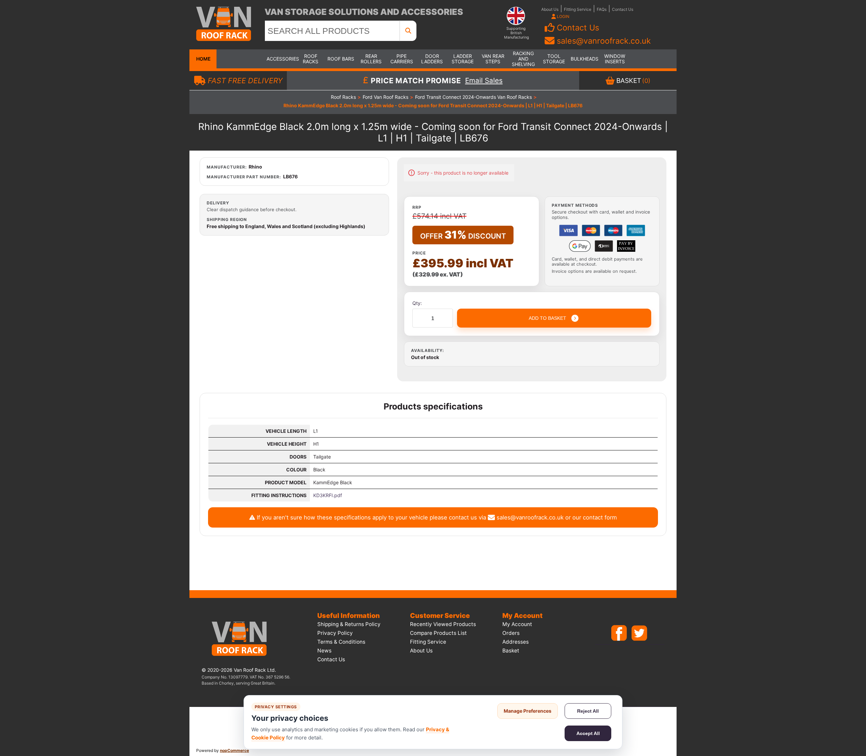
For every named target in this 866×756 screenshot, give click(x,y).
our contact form (594, 517)
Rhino (255, 167)
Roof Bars (340, 59)
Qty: (417, 303)
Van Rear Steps (493, 58)
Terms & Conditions (341, 642)
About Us (550, 9)
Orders (511, 633)
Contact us (331, 659)
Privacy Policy (335, 633)
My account (517, 624)
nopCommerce (234, 750)
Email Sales (484, 80)
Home (203, 59)
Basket (510, 650)
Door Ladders (432, 58)
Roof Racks (310, 58)
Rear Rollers (371, 58)
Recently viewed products (443, 624)
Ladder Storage (463, 58)
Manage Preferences (527, 711)
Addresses (515, 642)
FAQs (602, 9)
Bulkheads (584, 59)
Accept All (588, 733)
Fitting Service (577, 9)
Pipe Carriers (401, 58)
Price (419, 252)
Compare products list (438, 633)
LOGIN (562, 16)
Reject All (588, 711)
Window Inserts (614, 58)
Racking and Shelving (523, 58)
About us (421, 650)
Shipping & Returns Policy (349, 624)
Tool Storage (554, 58)
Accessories (280, 59)
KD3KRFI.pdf (327, 495)
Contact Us (622, 9)
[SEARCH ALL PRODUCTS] (408, 30)
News (324, 650)
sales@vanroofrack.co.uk (604, 41)
